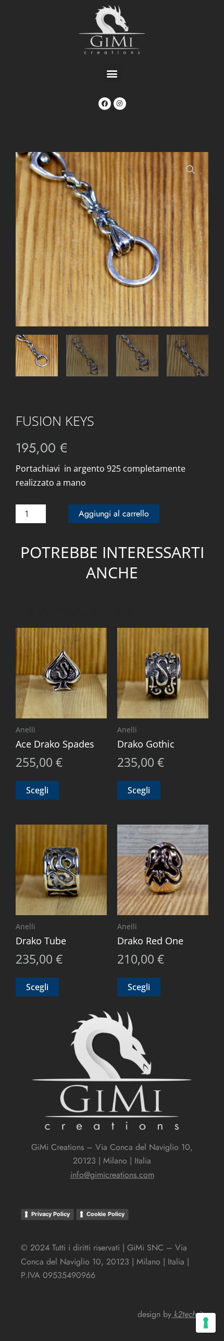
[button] (112, 73)
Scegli (37, 790)
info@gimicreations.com (112, 1175)
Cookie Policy (105, 1214)
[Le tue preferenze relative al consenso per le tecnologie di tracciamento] (206, 1323)
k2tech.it (188, 1314)
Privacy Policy (50, 1214)
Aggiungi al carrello (114, 514)
